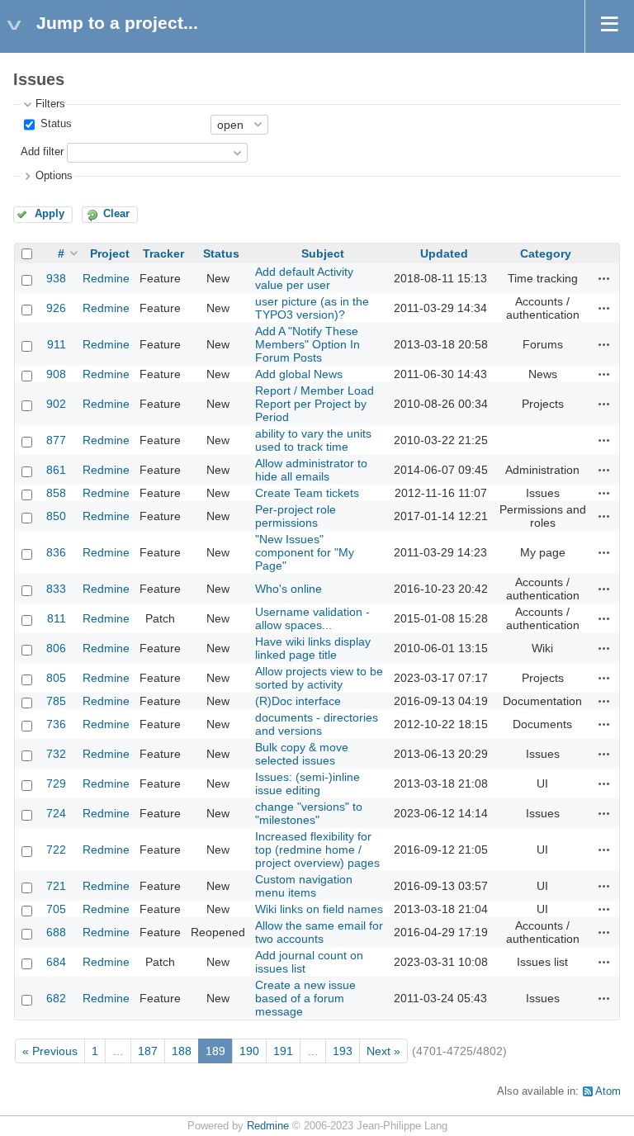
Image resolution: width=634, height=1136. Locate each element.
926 (56, 308)
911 (56, 344)
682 (56, 998)
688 (56, 932)
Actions (604, 278)
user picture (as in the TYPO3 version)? (312, 308)
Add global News (299, 374)
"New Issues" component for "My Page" (304, 552)
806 (56, 648)
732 (56, 753)
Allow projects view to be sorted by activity (319, 678)
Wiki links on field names (319, 909)
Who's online (288, 588)
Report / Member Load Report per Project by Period (314, 404)
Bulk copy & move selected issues (301, 754)
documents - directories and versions (316, 724)
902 (56, 403)
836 (56, 552)
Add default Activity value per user (304, 278)
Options (54, 176)
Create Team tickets (307, 492)
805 (56, 677)
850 (56, 516)
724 (56, 813)
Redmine (106, 278)
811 (56, 618)
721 (56, 885)
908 (56, 374)
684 (56, 961)
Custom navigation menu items (303, 886)
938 (56, 278)
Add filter (42, 152)
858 (56, 492)
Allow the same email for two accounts (319, 932)
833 (56, 588)
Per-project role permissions (295, 516)
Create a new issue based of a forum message (305, 998)
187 (148, 1051)
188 (182, 1051)
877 (56, 440)
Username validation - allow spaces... (312, 618)
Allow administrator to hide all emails (311, 470)
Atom (608, 1091)
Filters (50, 104)
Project (110, 253)
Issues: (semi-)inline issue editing (307, 783)
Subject (322, 253)
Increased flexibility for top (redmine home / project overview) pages (317, 849)
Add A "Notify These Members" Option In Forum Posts (307, 344)
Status (54, 124)
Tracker (163, 253)
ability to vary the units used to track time (313, 440)
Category (545, 253)
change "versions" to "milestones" (308, 813)
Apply (49, 214)
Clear (116, 214)
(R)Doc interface (298, 701)
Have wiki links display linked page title (313, 648)
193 (342, 1051)
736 (56, 724)
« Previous (50, 1051)
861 (56, 469)
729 (56, 783)
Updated (444, 253)
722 (56, 849)
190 (249, 1051)
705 (56, 909)
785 (56, 701)
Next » (383, 1051)
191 (283, 1051)
